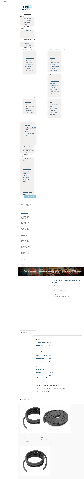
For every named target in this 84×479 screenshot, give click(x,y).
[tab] (28, 329)
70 (49, 361)
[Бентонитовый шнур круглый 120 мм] (30, 418)
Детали (21, 328)
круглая (51, 364)
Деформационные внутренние (30, 49)
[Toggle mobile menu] (18, 202)
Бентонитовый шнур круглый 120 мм (29, 435)
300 (50, 375)
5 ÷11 (50, 348)
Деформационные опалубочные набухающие (33, 97)
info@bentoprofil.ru (24, 213)
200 (50, 355)
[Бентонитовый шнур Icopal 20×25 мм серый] (50, 418)
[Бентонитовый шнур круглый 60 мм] (30, 461)
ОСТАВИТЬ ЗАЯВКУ (29, 441)
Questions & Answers (24, 332)
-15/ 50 (50, 345)
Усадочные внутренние (53, 97)
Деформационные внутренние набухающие (58, 49)
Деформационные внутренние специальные (58, 72)
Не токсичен (52, 372)
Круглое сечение (72, 296)
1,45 (50, 358)
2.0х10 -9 (51, 377)
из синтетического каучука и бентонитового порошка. (62, 366)
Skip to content (4, 1)
